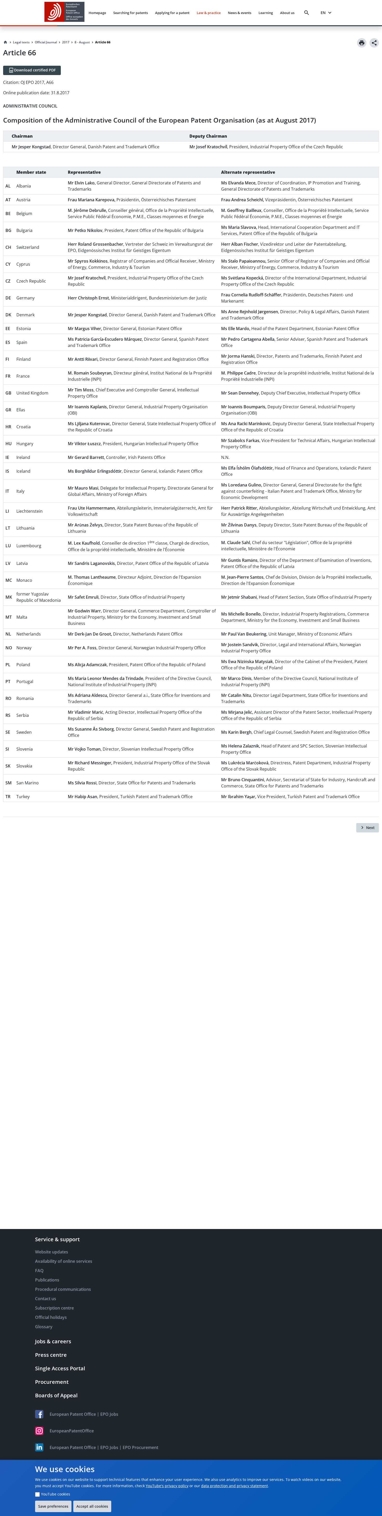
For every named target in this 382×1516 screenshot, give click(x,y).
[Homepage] (5, 42)
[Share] (374, 43)
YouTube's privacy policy (167, 1485)
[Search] (308, 13)
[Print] (361, 43)
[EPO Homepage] (64, 12)
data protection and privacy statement (234, 1485)
